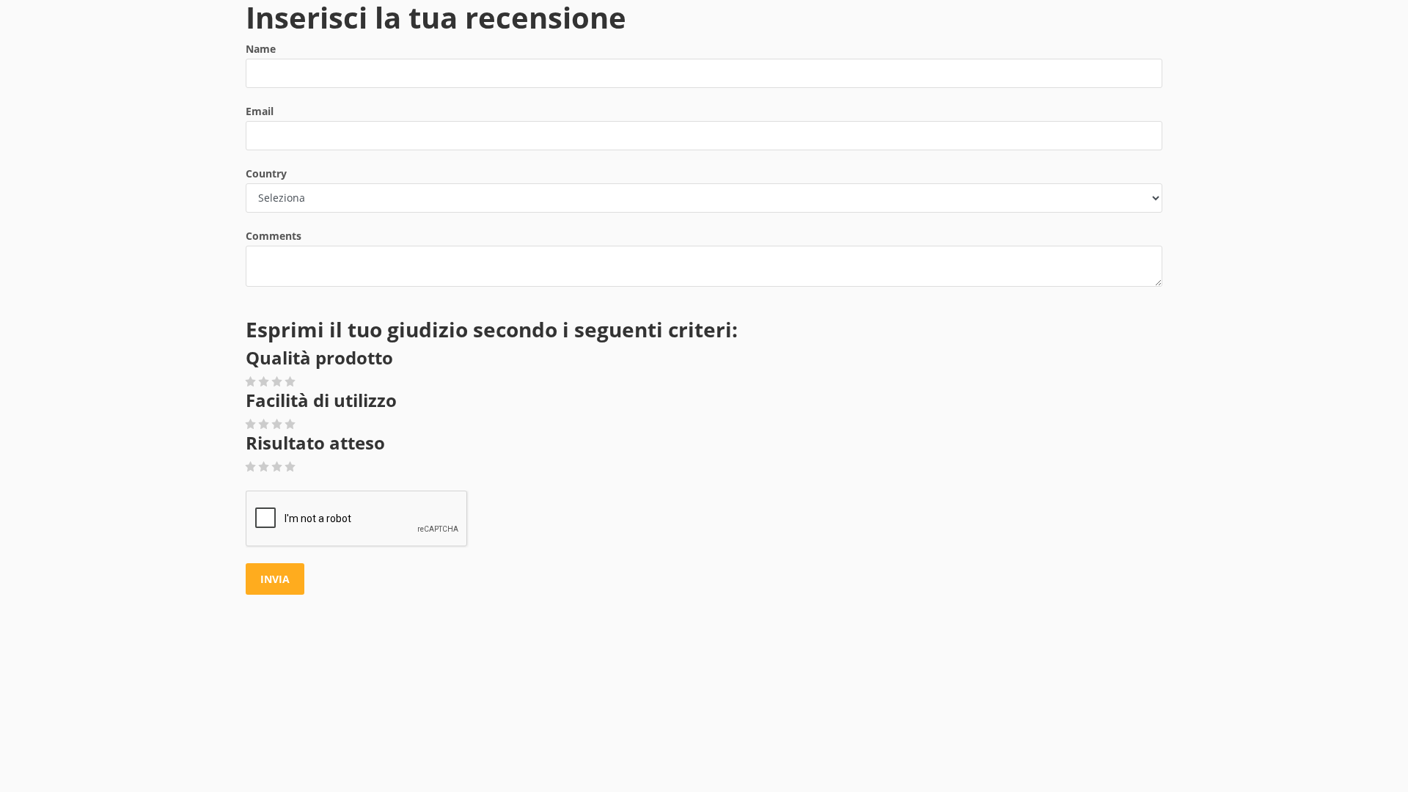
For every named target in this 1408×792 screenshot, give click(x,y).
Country (266, 173)
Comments (273, 236)
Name (261, 49)
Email (260, 111)
